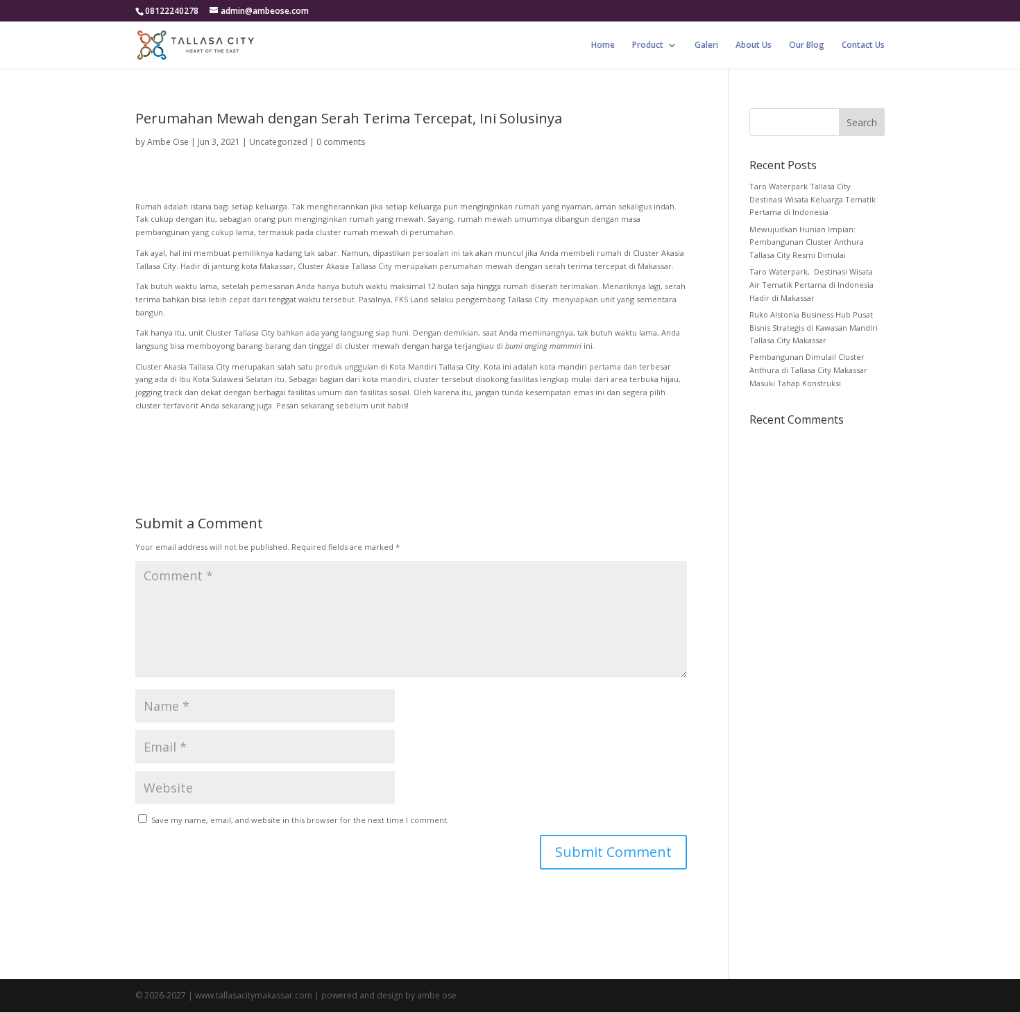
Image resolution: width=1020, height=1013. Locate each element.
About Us (754, 45)
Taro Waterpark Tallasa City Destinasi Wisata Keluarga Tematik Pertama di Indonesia (812, 199)
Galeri (706, 45)
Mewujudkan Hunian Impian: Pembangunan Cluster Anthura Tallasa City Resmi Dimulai (806, 242)
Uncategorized (278, 142)
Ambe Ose (168, 142)
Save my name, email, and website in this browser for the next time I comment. (300, 820)
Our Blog (806, 45)
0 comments (340, 142)
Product (647, 45)
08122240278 (171, 11)
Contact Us (863, 45)
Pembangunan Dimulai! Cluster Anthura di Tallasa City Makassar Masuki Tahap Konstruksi (808, 370)
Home (603, 45)
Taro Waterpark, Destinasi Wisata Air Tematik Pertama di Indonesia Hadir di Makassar (811, 284)
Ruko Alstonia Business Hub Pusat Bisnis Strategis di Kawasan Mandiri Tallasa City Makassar (813, 327)
